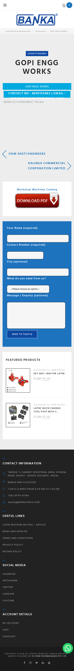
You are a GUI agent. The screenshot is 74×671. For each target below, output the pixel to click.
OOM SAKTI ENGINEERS (27, 153)
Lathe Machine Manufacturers (18, 31)
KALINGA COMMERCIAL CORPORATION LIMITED (46, 166)
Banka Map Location (22, 482)
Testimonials (40, 31)
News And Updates (15, 531)
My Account (11, 623)
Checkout (9, 636)
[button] (68, 648)
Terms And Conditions (18, 538)
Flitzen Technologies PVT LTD (48, 656)
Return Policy (12, 551)
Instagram (10, 580)
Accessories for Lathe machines (50, 370)
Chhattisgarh (37, 53)
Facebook (9, 574)
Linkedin (8, 594)
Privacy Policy (13, 545)
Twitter (8, 587)
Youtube (8, 601)
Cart (6, 630)
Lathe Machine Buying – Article (24, 525)
